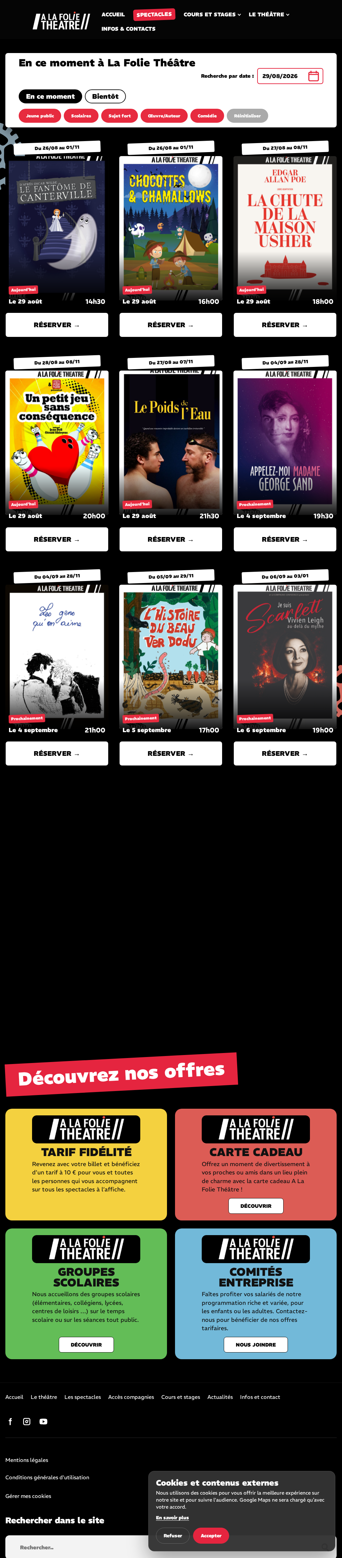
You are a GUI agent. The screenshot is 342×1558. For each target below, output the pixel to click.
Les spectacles (82, 1397)
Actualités (220, 1397)
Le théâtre (266, 14)
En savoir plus (172, 1518)
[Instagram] (26, 1421)
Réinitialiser (247, 116)
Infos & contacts (129, 28)
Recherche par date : (227, 76)
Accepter (211, 1536)
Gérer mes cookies (28, 1496)
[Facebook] (10, 1421)
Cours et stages (210, 14)
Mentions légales (26, 1460)
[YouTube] (43, 1421)
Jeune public (40, 116)
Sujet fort (120, 116)
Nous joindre (256, 1345)
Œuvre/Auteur (164, 116)
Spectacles (154, 14)
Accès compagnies (131, 1397)
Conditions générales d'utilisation (47, 1478)
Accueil (113, 14)
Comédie (207, 116)
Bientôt (105, 96)
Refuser (173, 1536)
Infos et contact (260, 1397)
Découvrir (256, 1206)
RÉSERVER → (57, 325)
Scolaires (81, 116)
